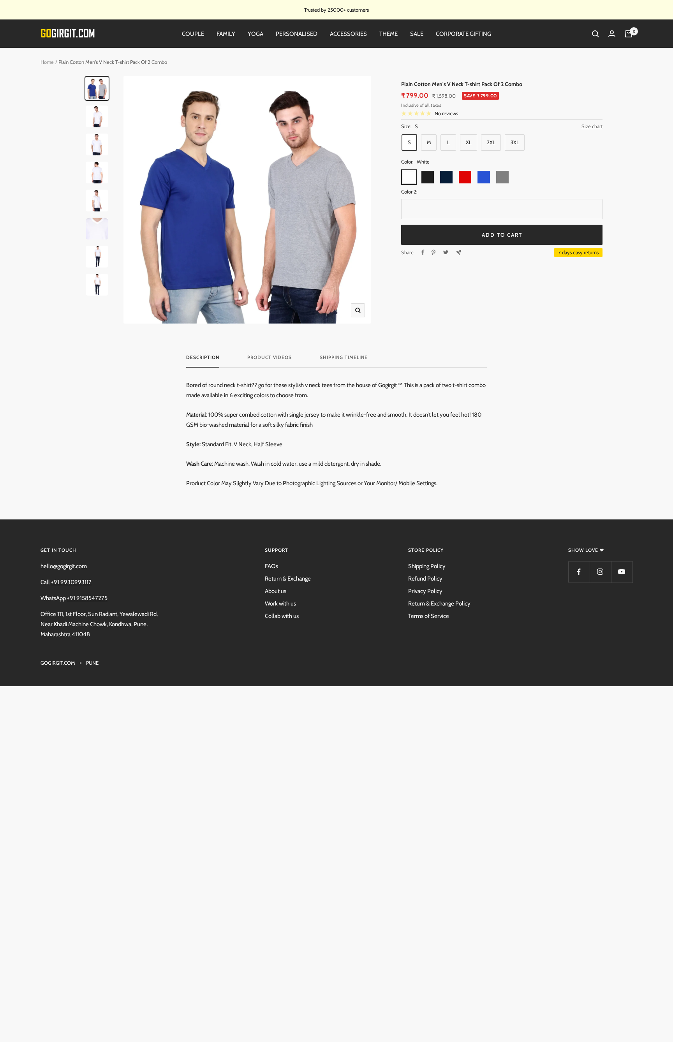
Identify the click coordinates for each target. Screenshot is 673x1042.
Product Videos (269, 357)
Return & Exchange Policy (439, 603)
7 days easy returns (578, 252)
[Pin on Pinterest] (433, 252)
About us (275, 591)
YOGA (255, 33)
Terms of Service (428, 616)
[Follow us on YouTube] (621, 572)
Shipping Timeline (344, 357)
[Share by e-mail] (458, 252)
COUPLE (193, 33)
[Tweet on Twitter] (445, 252)
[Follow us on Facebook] (579, 572)
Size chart (592, 126)
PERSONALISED (296, 33)
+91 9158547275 (87, 598)
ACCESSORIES (348, 33)
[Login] (611, 33)
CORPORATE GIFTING (463, 33)
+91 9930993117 (71, 582)
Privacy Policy (425, 591)
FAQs (271, 566)
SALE (416, 33)
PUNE (92, 663)
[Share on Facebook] (423, 252)
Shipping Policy (427, 566)
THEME (388, 33)
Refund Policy (425, 578)
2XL (491, 142)
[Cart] (628, 33)
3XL (515, 142)
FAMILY (226, 33)
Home (47, 62)
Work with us (280, 603)
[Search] (595, 33)
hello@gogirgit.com (64, 566)
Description (202, 357)
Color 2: (409, 191)
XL (469, 142)
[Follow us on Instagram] (600, 572)
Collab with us (282, 616)
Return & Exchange (288, 578)
